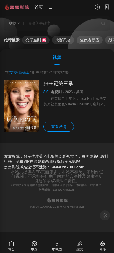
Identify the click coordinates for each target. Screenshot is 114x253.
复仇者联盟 (89, 40)
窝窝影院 (12, 167)
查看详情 (58, 126)
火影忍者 (63, 40)
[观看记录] (97, 8)
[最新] (107, 8)
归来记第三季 (58, 83)
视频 (57, 57)
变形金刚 (35, 40)
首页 (39, 7)
